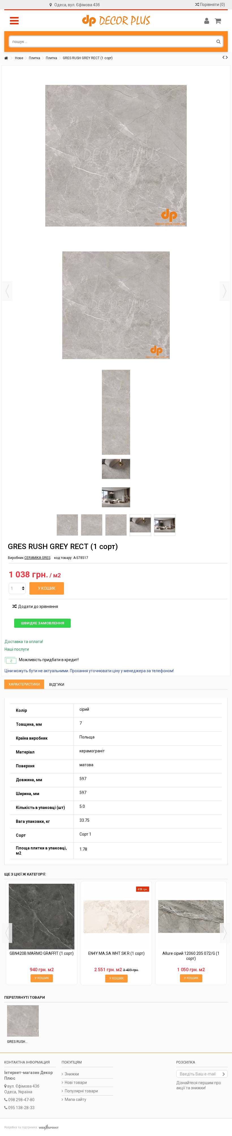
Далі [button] (225, 291)
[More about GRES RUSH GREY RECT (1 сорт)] (23, 1021)
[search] (218, 41)
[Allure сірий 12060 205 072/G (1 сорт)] (191, 916)
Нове (19, 58)
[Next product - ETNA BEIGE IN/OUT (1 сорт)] (227, 57)
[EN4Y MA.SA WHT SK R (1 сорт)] (116, 916)
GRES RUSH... (17, 1042)
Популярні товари (81, 1091)
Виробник (15, 558)
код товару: (63, 558)
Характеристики (24, 684)
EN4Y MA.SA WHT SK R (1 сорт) (116, 953)
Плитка (34, 58)
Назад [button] (7, 291)
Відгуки (56, 684)
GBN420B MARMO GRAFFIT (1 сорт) (42, 953)
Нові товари (76, 1082)
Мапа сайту (75, 1099)
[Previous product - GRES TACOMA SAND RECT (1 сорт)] (223, 57)
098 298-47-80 (21, 1099)
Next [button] (225, 933)
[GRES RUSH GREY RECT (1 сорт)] (67, 524)
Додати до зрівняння (38, 606)
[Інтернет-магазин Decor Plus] (116, 20)
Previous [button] (7, 933)
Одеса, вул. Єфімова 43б (77, 5)
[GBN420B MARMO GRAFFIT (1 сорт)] (41, 916)
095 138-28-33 (21, 1107)
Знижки (72, 1074)
